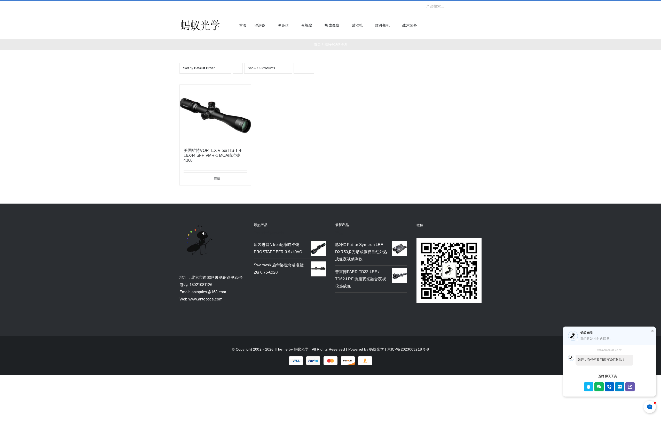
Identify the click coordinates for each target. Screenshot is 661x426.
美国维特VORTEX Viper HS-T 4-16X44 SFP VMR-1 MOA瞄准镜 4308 (213, 155)
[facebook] (181, 6)
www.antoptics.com (205, 299)
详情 (217, 179)
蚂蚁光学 (301, 349)
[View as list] (309, 68)
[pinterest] (214, 6)
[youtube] (206, 6)
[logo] (200, 20)
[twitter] (189, 6)
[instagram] (197, 6)
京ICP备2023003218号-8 (408, 349)
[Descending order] (238, 68)
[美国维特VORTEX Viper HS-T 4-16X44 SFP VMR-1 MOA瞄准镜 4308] (215, 114)
